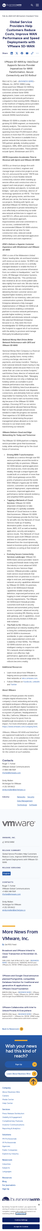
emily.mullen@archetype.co (13, 789)
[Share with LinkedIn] (12, 53)
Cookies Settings (21, 1220)
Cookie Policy (21, 1214)
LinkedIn (36, 681)
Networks (21, 797)
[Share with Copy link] (32, 53)
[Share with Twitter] (17, 53)
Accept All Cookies (21, 1226)
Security (30, 797)
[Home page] (11, 5)
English (6, 873)
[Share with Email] (27, 53)
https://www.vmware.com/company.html (19, 726)
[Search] (32, 5)
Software (33, 805)
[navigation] (37, 5)
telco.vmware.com (29, 678)
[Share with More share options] (37, 53)
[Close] (39, 1205)
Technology (22, 805)
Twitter (13, 684)
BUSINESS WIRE (26, 81)
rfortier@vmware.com (11, 773)
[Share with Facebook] (22, 53)
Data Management (25, 801)
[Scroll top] (33, 1082)
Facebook (27, 681)
